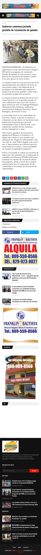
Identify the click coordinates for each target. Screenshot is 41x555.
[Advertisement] (16, 421)
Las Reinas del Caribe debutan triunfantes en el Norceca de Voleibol (24, 301)
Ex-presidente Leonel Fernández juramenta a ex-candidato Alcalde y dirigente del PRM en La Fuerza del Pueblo (24, 290)
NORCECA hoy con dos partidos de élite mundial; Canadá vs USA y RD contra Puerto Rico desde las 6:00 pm (25, 190)
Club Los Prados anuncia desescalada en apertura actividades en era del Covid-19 (24, 536)
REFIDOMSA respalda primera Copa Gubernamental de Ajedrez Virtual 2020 (25, 526)
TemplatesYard (19, 550)
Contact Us (26, 547)
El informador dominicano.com (13, 34)
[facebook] (11, 232)
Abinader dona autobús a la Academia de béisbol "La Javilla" (24, 518)
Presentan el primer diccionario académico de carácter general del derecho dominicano (25, 200)
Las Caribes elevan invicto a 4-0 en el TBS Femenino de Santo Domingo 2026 (25, 503)
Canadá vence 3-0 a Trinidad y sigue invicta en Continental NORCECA (24, 482)
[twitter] (30, 232)
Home (14, 547)
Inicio (3, 21)
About (19, 547)
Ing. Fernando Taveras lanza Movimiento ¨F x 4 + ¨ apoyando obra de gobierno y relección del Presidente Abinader (25, 277)
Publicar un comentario (9, 227)
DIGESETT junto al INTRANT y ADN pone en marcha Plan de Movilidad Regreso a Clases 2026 (25, 211)
